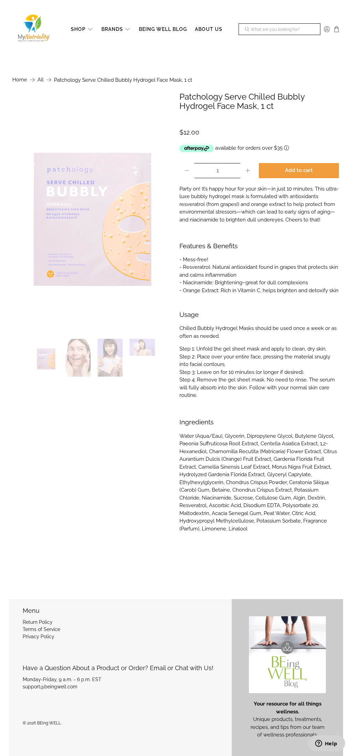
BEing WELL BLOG (163, 29)
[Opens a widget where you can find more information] (326, 744)
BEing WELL (49, 723)
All (40, 79)
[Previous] (23, 211)
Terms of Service (41, 629)
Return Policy (38, 622)
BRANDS (112, 29)
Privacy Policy (38, 636)
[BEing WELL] (33, 29)
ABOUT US (208, 29)
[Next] (161, 211)
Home (19, 79)
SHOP (78, 29)
